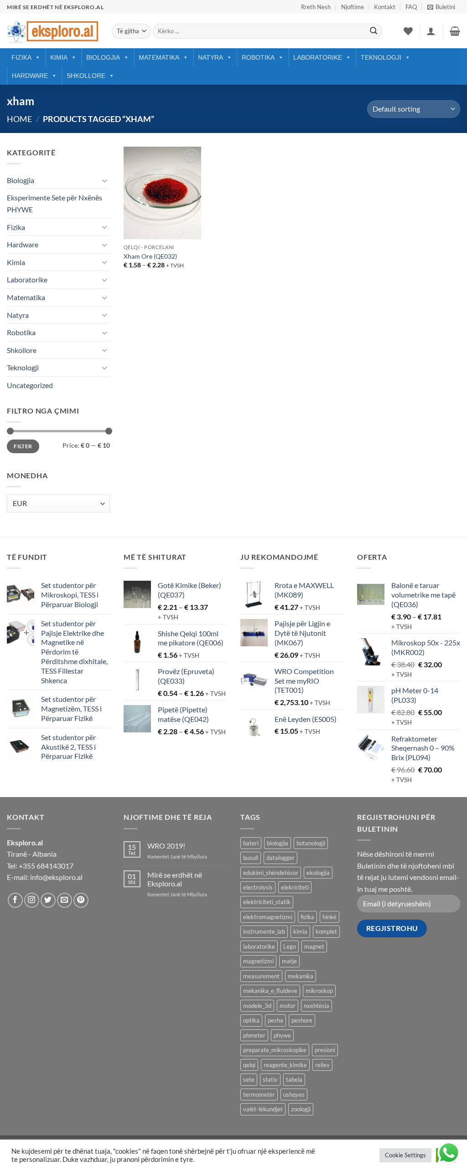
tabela (294, 1079)
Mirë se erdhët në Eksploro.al (174, 879)
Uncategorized (30, 385)
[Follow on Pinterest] (80, 900)
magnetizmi (258, 961)
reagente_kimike (285, 1065)
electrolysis (258, 887)
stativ (270, 1079)
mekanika (300, 976)
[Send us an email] (64, 900)
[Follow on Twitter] (48, 900)
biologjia (277, 843)
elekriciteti (295, 887)
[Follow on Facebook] (15, 900)
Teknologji (381, 57)
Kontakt (384, 6)
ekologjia (318, 872)
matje (289, 961)
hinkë (329, 916)
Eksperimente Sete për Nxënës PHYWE (54, 203)
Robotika (258, 57)
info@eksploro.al (56, 877)
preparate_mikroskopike (274, 1049)
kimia (300, 931)
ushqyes (294, 1094)
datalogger (280, 857)
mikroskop (319, 990)
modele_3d (257, 1005)
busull (250, 857)
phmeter (254, 1035)
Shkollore (86, 75)
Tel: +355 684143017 (40, 865)
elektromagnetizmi (267, 916)
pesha (275, 1020)
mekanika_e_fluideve (270, 990)
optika (251, 1020)
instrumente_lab (264, 931)
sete (248, 1079)
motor (288, 1005)
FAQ (411, 6)
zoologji (301, 1109)
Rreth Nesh (316, 6)
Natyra (210, 57)
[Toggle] (104, 180)
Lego (289, 946)
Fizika (21, 57)
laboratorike (259, 946)
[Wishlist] (408, 31)
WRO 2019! (166, 845)
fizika (307, 916)
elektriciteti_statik (267, 901)
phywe (282, 1035)
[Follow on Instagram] (31, 900)
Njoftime (352, 6)
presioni (325, 1049)
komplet (326, 931)
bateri (251, 843)
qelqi (249, 1065)
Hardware (30, 75)
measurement (261, 976)
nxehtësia (316, 1005)
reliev (322, 1065)
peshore (301, 1020)
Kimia (58, 57)
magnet (314, 946)
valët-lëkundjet (263, 1109)
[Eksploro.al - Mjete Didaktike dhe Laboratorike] (52, 31)
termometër (259, 1094)
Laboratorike (317, 57)
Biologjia (103, 57)
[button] (441, 7)
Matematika (159, 57)
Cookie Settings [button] (405, 1155)
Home (19, 119)
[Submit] (373, 31)
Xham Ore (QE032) (150, 256)
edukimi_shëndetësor (270, 872)
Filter (23, 446)
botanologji (310, 843)
